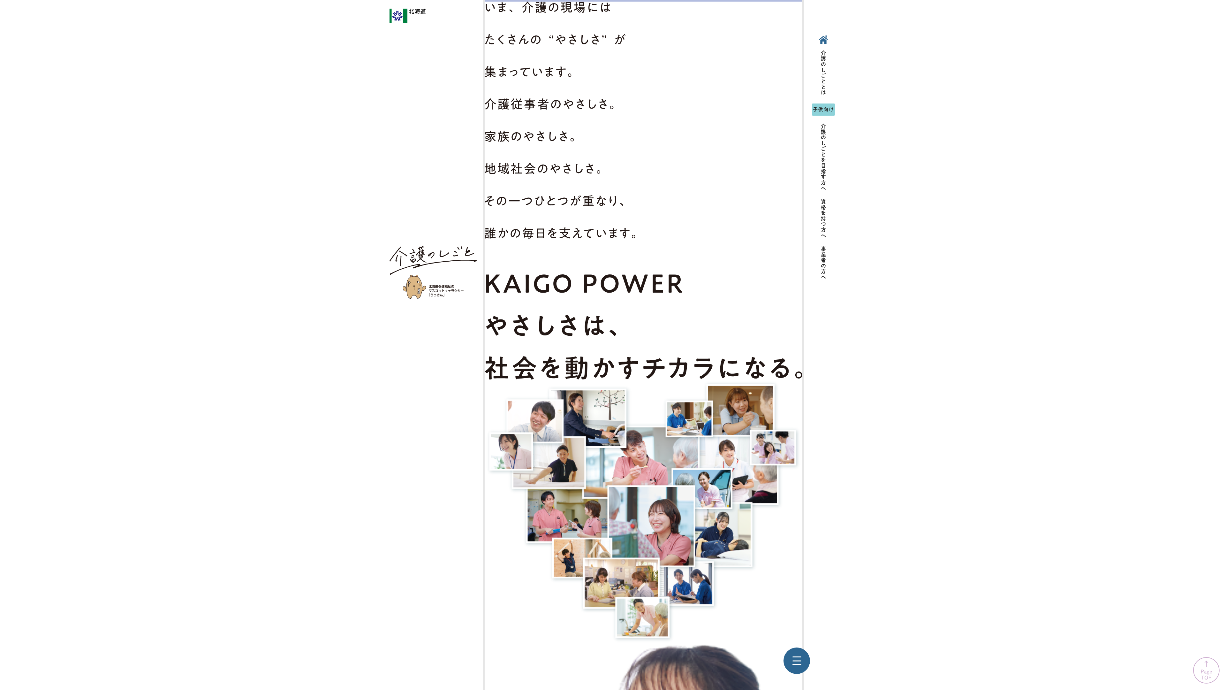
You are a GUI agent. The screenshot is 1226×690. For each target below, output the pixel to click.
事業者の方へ (823, 263)
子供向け (823, 109)
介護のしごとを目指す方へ (823, 157)
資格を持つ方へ (823, 218)
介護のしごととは (823, 73)
